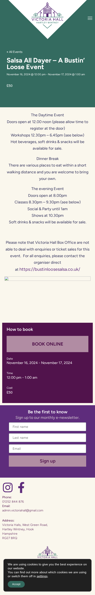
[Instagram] (7, 487)
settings (42, 576)
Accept (16, 584)
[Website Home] (47, 15)
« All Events (15, 52)
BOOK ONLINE (47, 344)
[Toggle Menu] (90, 18)
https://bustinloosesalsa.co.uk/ (49, 269)
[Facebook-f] (21, 487)
